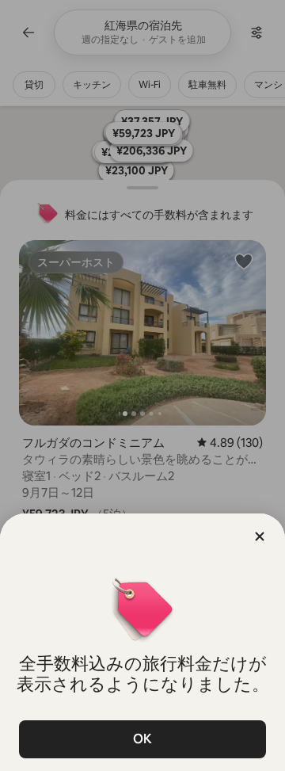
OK (142, 739)
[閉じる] (259, 536)
